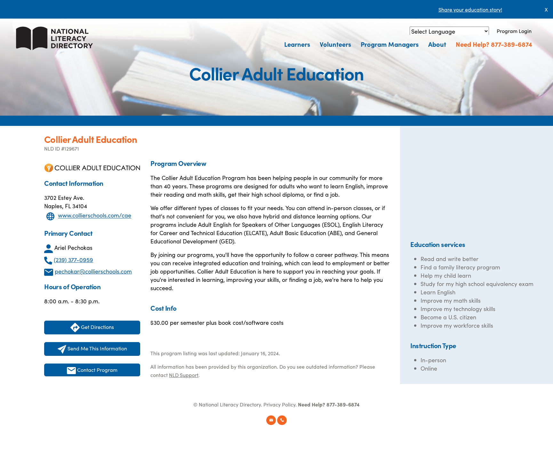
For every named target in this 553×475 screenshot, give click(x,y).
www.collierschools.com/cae (94, 215)
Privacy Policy (279, 404)
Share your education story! (470, 9)
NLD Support (183, 374)
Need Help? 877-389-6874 (494, 43)
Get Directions (97, 326)
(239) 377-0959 (73, 260)
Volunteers (335, 43)
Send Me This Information (96, 348)
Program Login (514, 30)
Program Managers (390, 43)
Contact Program (96, 369)
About (437, 43)
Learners (297, 43)
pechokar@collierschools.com (93, 271)
